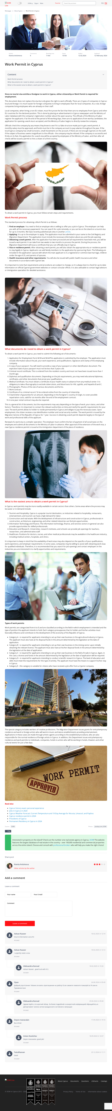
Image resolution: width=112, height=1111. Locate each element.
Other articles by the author (24, 868)
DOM (92, 840)
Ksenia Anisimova (15, 56)
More (41, 3)
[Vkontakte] (97, 857)
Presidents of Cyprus (17, 818)
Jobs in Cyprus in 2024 (18, 811)
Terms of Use (80, 1092)
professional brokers (62, 845)
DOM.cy (30, 3)
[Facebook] (84, 857)
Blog (9, 831)
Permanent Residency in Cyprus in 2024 (25, 821)
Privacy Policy (68, 1092)
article (67, 232)
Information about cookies (97, 1092)
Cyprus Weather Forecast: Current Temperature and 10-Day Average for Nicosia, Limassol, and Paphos (51, 813)
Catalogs (104, 1081)
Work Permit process (15, 79)
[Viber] (75, 857)
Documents (74, 1081)
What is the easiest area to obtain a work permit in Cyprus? (29, 85)
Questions (85, 1081)
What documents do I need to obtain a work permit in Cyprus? (30, 82)
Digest (36, 3)
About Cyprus (63, 1081)
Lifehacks (94, 1081)
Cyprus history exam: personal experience (26, 808)
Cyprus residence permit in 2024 (22, 816)
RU (102, 3)
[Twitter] (92, 857)
